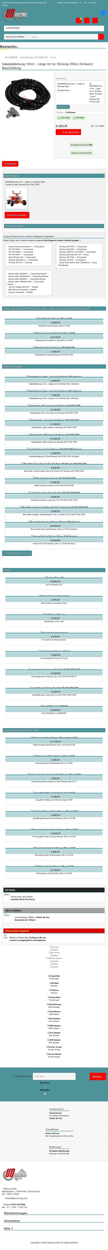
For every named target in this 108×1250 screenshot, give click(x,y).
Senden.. (98, 1076)
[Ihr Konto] (87, 20)
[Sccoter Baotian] (54, 1053)
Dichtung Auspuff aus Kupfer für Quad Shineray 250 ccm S (54, 781)
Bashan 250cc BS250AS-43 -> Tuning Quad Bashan (28, 276)
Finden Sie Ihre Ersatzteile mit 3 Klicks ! (32, 918)
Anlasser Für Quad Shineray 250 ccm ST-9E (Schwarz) (54, 543)
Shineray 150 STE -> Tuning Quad (72, 260)
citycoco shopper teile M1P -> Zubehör (23, 287)
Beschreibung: (61, 78)
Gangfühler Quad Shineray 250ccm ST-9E (54, 326)
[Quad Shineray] (54, 1004)
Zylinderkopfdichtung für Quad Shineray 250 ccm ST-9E (54, 818)
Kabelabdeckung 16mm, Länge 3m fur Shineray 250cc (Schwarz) (54, 398)
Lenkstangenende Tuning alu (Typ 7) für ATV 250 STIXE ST (54, 676)
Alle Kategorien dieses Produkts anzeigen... (62, 240)
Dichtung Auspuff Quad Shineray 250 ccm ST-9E (54, 763)
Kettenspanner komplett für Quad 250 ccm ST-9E (54, 340)
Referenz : (61, 112)
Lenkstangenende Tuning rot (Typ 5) (54, 658)
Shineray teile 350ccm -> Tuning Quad (23, 260)
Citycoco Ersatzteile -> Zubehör (21, 292)
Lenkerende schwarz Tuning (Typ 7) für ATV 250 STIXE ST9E (54, 500)
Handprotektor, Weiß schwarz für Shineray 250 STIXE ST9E (54, 442)
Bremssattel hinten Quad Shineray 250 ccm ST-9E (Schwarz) (54, 529)
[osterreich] (104, 2)
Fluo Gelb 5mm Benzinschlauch (54, 640)
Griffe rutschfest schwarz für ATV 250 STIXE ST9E (54, 485)
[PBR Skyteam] (54, 1025)
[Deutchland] (100, 2)
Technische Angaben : (17, 215)
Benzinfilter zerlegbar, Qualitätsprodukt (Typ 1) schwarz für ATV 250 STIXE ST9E (54, 514)
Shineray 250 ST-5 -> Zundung (20, 262)
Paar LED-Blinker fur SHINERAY (54, 713)
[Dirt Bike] (54, 983)
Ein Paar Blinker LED (54, 584)
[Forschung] (101, 37)
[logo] (15, 14)
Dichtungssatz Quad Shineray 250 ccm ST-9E (54, 873)
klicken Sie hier (55, 1118)
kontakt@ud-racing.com (16, 1198)
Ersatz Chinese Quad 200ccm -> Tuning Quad (26, 246)
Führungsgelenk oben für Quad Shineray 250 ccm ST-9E (54, 836)
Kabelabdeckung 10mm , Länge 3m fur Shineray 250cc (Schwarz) (54, 384)
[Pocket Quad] (54, 997)
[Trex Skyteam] (54, 1032)
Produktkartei (10, 163)
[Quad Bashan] (54, 1011)
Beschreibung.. (63, 107)
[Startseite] (3, 57)
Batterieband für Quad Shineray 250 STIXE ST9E (54, 355)
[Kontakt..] (95, 20)
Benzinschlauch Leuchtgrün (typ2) (54, 603)
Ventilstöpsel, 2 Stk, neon (54, 621)
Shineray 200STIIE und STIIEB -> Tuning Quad (77, 252)
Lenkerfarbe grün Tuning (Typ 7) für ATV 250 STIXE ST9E (54, 695)
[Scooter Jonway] (54, 1046)
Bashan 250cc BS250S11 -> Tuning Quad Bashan (28, 273)
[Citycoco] (54, 990)
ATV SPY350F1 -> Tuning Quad (21, 249)
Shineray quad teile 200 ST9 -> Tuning (74, 254)
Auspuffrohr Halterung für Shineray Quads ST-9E (54, 800)
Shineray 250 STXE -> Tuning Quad (73, 246)
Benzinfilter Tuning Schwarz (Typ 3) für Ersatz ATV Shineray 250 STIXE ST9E (54, 471)
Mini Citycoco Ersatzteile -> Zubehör (22, 289)
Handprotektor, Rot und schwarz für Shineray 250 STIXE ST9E (54, 413)
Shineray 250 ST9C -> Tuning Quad (72, 249)
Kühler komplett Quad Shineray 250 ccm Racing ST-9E (54, 745)
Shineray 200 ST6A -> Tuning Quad (72, 257)
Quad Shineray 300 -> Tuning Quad (22, 257)
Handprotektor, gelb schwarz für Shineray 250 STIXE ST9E (54, 427)
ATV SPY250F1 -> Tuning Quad (21, 254)
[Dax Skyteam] (54, 1018)
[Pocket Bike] (54, 976)
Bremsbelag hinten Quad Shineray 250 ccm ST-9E (54, 855)
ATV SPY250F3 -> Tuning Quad (21, 252)
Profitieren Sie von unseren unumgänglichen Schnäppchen (28, 938)
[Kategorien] (103, 13)
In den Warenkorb (71, 132)
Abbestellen (45, 1090)
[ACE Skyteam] (54, 1039)
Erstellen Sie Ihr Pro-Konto (23, 899)
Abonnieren (45, 1082)
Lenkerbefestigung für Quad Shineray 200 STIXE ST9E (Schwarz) (54, 456)
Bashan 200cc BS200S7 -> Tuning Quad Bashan (27, 279)
